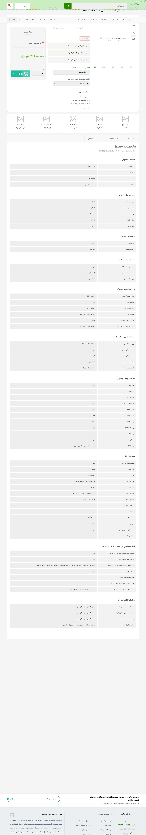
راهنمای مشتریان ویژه (30, 20)
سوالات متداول (53, 20)
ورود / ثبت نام (21, 6)
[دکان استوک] (134, 4)
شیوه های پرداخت (83, 830)
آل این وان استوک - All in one (109, 20)
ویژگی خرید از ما (83, 821)
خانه (137, 11)
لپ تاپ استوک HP (57, 28)
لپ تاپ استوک (126, 20)
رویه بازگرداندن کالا (106, 830)
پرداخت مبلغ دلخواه (105, 821)
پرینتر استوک (69, 20)
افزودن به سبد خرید (18, 74)
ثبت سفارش (107, 825)
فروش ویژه (12, 20)
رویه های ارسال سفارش (81, 825)
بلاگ (20, 20)
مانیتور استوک (81, 20)
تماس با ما (42, 20)
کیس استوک (93, 20)
